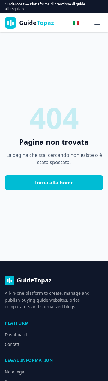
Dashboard (16, 334)
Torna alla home (54, 182)
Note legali (16, 372)
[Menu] (97, 23)
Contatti (13, 344)
